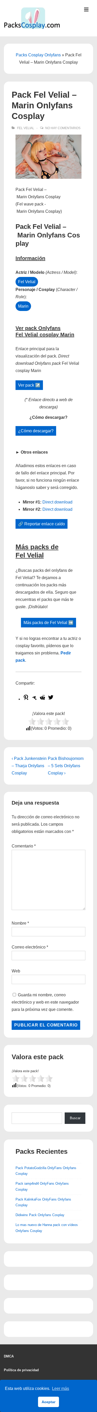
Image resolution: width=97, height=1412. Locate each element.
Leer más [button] (60, 1388)
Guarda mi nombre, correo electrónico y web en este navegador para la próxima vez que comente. (45, 1002)
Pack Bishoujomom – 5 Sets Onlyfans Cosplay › (66, 765)
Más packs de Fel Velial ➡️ (48, 622)
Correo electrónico (29, 947)
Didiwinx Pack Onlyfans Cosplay (40, 1215)
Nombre (19, 923)
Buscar (75, 1118)
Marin (23, 306)
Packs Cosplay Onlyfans (38, 55)
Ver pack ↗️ (29, 385)
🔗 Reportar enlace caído (41, 524)
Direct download (57, 502)
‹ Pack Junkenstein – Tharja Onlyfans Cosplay (29, 765)
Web (16, 971)
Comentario (24, 846)
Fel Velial (25, 128)
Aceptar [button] (48, 1402)
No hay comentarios (62, 128)
